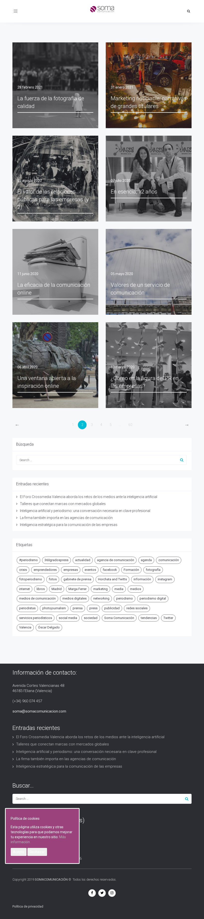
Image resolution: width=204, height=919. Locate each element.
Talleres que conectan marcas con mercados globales (63, 504)
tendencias (149, 618)
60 (130, 425)
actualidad (82, 560)
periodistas (27, 608)
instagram (165, 579)
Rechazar (37, 852)
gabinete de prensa (77, 579)
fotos (53, 579)
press (93, 608)
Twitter (168, 618)
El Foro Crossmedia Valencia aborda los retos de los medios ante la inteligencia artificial (88, 497)
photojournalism (54, 608)
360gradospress (56, 560)
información (142, 579)
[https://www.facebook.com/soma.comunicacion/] (92, 893)
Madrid (56, 589)
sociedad (91, 618)
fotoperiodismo (30, 579)
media (118, 589)
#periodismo (28, 560)
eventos (90, 570)
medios (135, 589)
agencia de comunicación (115, 560)
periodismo (124, 598)
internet (24, 589)
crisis (23, 570)
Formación (131, 570)
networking (101, 598)
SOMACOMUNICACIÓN (51, 879)
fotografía (153, 570)
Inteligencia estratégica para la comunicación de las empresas (68, 525)
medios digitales (74, 598)
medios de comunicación (37, 598)
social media (68, 618)
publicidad (112, 608)
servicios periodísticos (35, 618)
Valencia (25, 627)
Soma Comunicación (119, 618)
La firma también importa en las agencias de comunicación (66, 518)
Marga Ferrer (77, 589)
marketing (100, 589)
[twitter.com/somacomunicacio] (102, 893)
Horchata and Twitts (112, 579)
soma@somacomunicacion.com (39, 711)
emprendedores (45, 570)
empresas (70, 570)
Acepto (18, 852)
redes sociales (137, 608)
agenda (146, 560)
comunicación (168, 560)
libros (41, 589)
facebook (110, 570)
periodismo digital (153, 598)
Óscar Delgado (49, 627)
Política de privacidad (27, 906)
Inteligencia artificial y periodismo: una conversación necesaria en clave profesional (85, 511)
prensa (78, 608)
